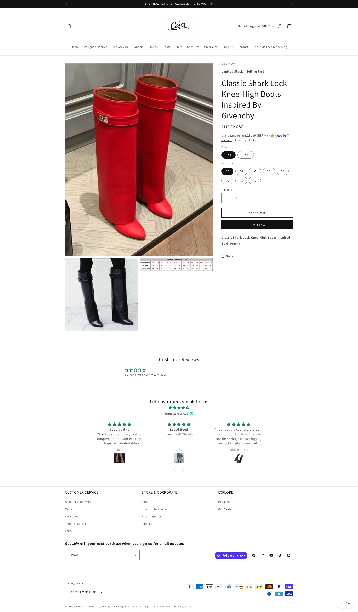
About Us (148, 502)
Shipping (226, 139)
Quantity (226, 190)
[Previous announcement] (66, 4)
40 (227, 180)
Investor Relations (154, 509)
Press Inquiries (151, 516)
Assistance (72, 516)
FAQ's (68, 531)
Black (245, 155)
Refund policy (121, 606)
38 (269, 171)
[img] (179, 408)
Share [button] (229, 256)
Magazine (224, 502)
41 (241, 180)
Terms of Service (76, 524)
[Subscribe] (134, 555)
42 (254, 180)
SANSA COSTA (81, 606)
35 (227, 171)
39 (282, 171)
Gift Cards (224, 509)
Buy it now (257, 225)
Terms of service (161, 606)
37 (255, 171)
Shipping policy (182, 606)
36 (241, 171)
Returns (70, 509)
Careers (147, 524)
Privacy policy (140, 606)
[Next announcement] (291, 4)
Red (228, 155)
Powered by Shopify (99, 606)
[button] (69, 26)
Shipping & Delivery (78, 502)
